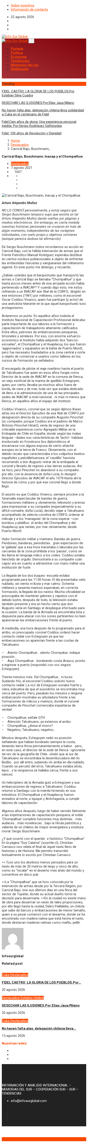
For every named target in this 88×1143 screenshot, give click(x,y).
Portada (17, 49)
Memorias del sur (25, 65)
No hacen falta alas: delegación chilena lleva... (39, 1028)
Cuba (6, 975)
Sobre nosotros (22, 5)
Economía (19, 57)
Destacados (20, 145)
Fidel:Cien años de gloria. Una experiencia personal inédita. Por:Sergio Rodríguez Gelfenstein (39, 124)
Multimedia (19, 69)
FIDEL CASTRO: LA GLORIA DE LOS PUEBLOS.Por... (41, 982)
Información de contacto (29, 9)
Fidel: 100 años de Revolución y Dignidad (31, 133)
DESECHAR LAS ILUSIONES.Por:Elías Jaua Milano (38, 103)
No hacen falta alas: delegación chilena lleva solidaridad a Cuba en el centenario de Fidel (43, 112)
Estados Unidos (32, 998)
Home (15, 141)
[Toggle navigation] (31, 41)
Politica (17, 53)
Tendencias (20, 61)
